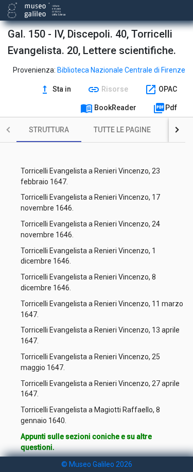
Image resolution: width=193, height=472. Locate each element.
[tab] (48, 129)
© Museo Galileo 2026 (96, 464)
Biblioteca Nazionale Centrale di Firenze (121, 70)
